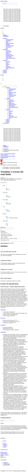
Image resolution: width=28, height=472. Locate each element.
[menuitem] (5, 38)
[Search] (16, 86)
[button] (8, 153)
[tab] (3, 309)
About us (5, 444)
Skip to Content (4, 1)
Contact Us (5, 36)
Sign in (4, 34)
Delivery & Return (5, 454)
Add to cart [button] (3, 227)
